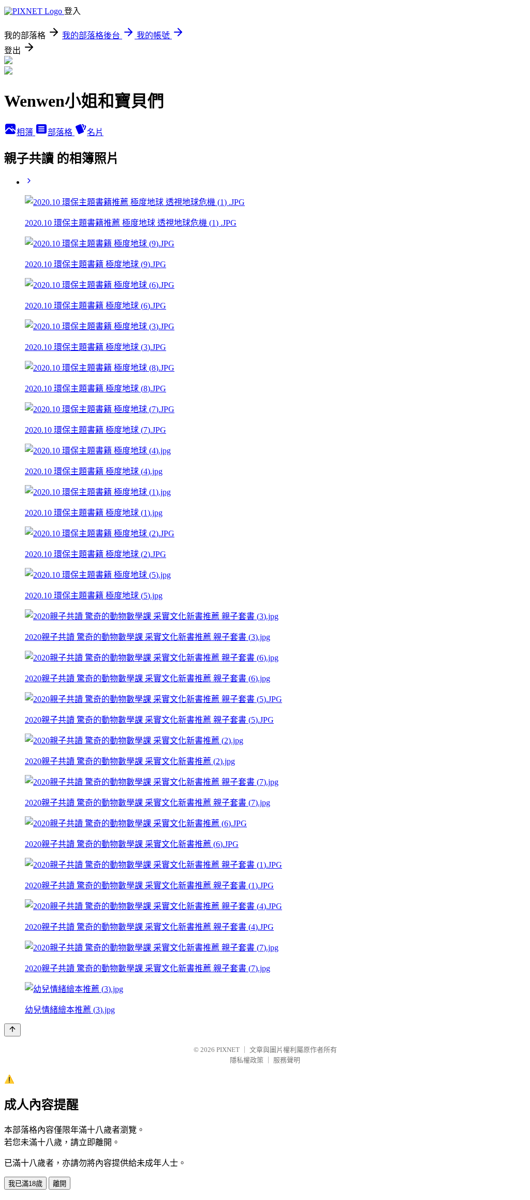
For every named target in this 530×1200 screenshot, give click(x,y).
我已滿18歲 (25, 1184)
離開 (59, 1184)
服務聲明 (286, 1060)
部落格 (61, 132)
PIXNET (228, 1049)
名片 (95, 132)
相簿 (26, 132)
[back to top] (12, 1029)
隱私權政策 (246, 1060)
